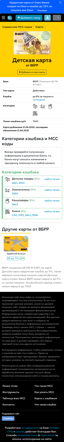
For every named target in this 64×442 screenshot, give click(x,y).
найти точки (51, 179)
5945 (22, 182)
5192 (21, 215)
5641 (14, 182)
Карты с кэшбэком (45, 398)
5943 (15, 204)
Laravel (20, 431)
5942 (28, 215)
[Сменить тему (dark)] (57, 18)
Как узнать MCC (44, 392)
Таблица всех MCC (13, 398)
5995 (15, 193)
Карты (39, 26)
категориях (39, 99)
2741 (14, 215)
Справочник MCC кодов (17, 26)
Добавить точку (30, 17)
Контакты (8, 404)
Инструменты (10, 392)
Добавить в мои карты (33, 72)
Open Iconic (48, 435)
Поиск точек (10, 385)
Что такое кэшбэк (45, 404)
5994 (35, 215)
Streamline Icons (27, 435)
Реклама (42, 10)
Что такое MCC (43, 385)
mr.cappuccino (30, 427)
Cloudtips (8, 418)
